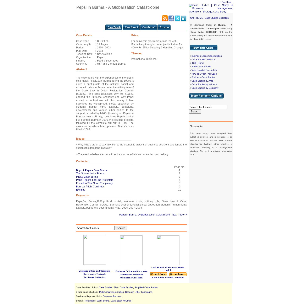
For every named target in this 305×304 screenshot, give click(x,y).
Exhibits (80, 189)
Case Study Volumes (121, 300)
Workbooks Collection (131, 278)
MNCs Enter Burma (87, 176)
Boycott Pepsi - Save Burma (91, 170)
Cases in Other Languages (138, 292)
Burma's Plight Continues (90, 186)
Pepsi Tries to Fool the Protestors (94, 179)
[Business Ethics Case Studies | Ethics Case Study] (204, 49)
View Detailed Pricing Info (204, 70)
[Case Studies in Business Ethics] (158, 275)
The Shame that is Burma (90, 173)
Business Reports (112, 296)
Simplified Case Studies (146, 287)
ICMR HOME (196, 18)
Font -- (230, 2)
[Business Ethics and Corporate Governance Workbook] (131, 264)
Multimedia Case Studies (111, 292)
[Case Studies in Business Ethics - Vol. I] (168, 264)
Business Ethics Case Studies (207, 56)
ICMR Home (198, 63)
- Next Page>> (179, 214)
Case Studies (105, 287)
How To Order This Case (204, 74)
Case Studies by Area (202, 81)
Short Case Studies (201, 66)
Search (195, 111)
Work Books (103, 300)
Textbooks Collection (94, 277)
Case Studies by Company (205, 88)
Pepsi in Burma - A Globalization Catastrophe (144, 214)
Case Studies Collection (217, 18)
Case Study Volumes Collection (168, 277)
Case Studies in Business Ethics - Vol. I (168, 268)
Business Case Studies (203, 77)
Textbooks (90, 300)
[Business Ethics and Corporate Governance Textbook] (94, 248)
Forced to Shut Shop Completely (94, 183)
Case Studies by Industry (204, 84)
